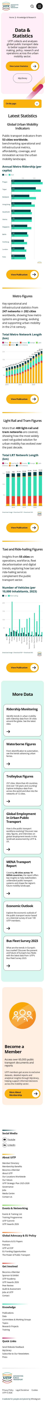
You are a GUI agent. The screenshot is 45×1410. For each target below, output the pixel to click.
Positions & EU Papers (12, 1241)
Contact (5, 1295)
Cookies (35, 1390)
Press (4, 1357)
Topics (5, 1323)
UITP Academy (9, 1278)
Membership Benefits (12, 1166)
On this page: (11, 103)
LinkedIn (11, 1145)
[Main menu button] (39, 6)
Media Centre (8, 1193)
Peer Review (7, 1285)
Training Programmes (12, 1217)
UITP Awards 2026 (10, 1224)
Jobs (4, 1190)
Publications (8, 1312)
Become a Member (11, 1170)
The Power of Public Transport (16, 1254)
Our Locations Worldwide (14, 1176)
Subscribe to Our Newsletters (15, 1353)
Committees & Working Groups (16, 1319)
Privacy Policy (7, 1390)
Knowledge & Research (26, 17)
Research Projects (10, 1326)
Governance (7, 1186)
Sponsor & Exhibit (10, 1275)
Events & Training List (12, 1214)
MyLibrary (22, 78)
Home (11, 17)
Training (6, 1329)
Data (4, 1316)
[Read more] (22, 731)
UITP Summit (8, 1220)
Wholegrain (35, 1399)
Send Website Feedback (13, 1347)
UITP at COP (7, 1248)
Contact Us (7, 1196)
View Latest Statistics (19, 66)
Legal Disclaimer (22, 1390)
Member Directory (10, 1163)
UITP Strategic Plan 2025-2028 (15, 1183)
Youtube (11, 1139)
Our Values (7, 1180)
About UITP (7, 1173)
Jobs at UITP (7, 1292)
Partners (6, 1244)
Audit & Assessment (11, 1288)
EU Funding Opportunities (14, 1251)
